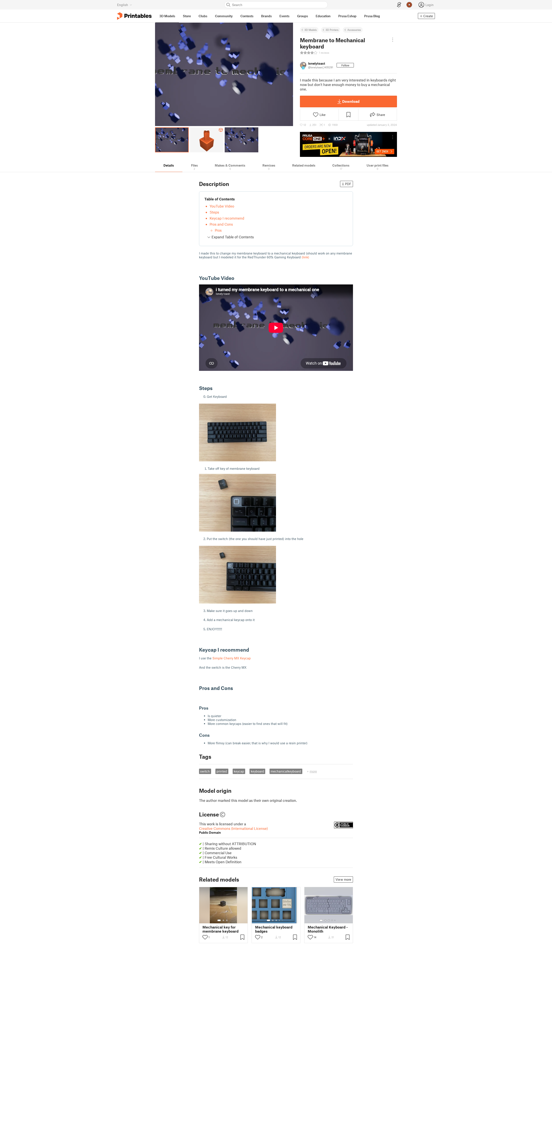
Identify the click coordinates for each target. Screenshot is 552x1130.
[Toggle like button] (205, 937)
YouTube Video (222, 206)
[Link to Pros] (211, 707)
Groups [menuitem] (302, 16)
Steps (214, 212)
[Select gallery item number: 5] (283, 920)
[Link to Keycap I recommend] (252, 649)
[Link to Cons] (212, 735)
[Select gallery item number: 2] (223, 920)
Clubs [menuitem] (203, 16)
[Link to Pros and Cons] (236, 688)
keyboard (257, 771)
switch (205, 771)
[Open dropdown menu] (393, 39)
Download (350, 101)
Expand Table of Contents (232, 237)
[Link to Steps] (216, 388)
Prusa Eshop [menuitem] (347, 16)
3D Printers (332, 29)
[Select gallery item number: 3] (227, 920)
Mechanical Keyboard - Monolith (328, 929)
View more (343, 879)
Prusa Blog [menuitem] (372, 16)
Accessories (354, 29)
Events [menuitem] (284, 16)
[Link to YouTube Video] (237, 278)
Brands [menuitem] (266, 16)
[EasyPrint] (399, 5)
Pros (218, 230)
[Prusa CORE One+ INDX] (348, 144)
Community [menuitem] (224, 16)
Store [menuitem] (187, 16)
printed (221, 771)
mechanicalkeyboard (286, 771)
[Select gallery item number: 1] (219, 920)
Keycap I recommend (227, 218)
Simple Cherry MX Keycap (231, 658)
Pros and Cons (221, 224)
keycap (239, 771)
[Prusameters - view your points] (409, 5)
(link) (305, 257)
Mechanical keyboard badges (273, 929)
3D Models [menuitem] (167, 16)
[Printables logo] (134, 16)
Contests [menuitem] (246, 16)
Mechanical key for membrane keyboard (220, 929)
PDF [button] (348, 184)
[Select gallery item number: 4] (280, 920)
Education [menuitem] (323, 16)
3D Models (310, 29)
